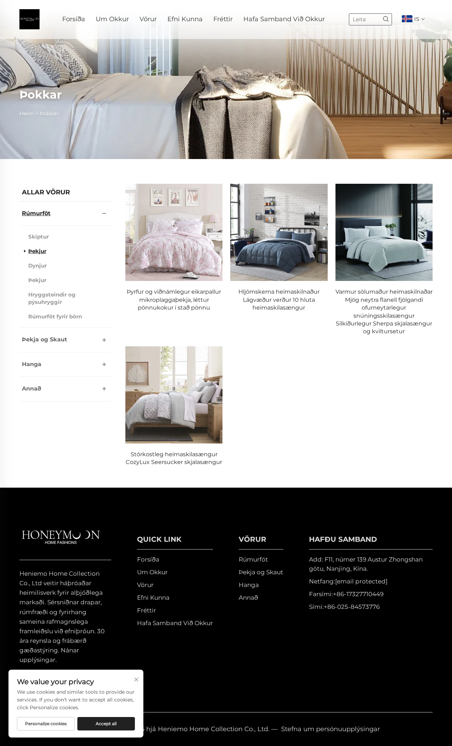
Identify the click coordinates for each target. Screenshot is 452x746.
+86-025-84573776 (352, 606)
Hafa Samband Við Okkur (284, 19)
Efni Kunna (185, 19)
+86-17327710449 (358, 594)
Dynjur (37, 265)
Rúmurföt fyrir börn (55, 316)
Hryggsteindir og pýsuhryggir (52, 298)
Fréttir (223, 19)
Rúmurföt (36, 213)
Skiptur (38, 236)
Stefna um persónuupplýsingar (330, 729)
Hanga (31, 364)
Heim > (28, 113)
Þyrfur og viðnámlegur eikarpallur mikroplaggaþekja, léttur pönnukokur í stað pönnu (174, 299)
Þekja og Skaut (44, 339)
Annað (31, 388)
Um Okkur (112, 19)
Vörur (148, 19)
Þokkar (49, 113)
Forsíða (73, 19)
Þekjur (37, 251)
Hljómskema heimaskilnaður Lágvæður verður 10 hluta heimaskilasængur (279, 299)
